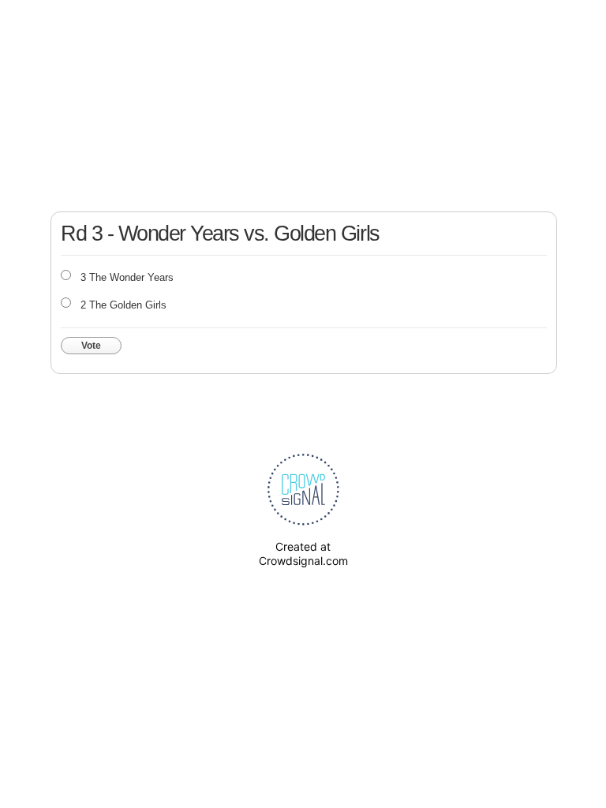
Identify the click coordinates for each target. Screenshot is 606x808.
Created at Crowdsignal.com (303, 553)
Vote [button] (91, 345)
